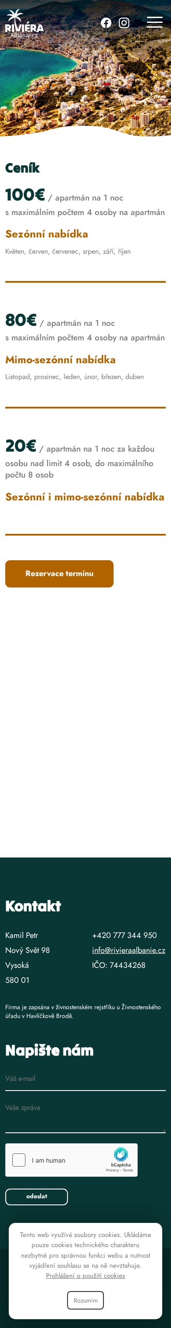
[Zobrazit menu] (155, 23)
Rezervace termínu (59, 573)
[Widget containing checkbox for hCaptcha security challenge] (71, 1160)
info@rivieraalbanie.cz (128, 950)
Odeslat (36, 1196)
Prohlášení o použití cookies (85, 1276)
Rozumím (86, 1300)
